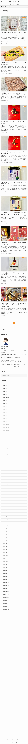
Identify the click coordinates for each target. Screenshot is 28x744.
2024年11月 (6, 427)
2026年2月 (5, 391)
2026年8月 (5, 385)
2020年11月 (6, 558)
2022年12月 (6, 484)
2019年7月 (5, 606)
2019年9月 (5, 600)
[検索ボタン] (26, 1)
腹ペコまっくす (14, 1)
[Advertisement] (14, 675)
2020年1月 (5, 588)
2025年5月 (5, 409)
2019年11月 (6, 594)
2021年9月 (5, 528)
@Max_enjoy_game (8, 366)
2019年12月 (6, 591)
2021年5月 (6, 540)
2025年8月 (5, 400)
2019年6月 (6, 609)
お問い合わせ (18, 739)
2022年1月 (5, 516)
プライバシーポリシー (11, 739)
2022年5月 (5, 505)
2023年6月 (5, 466)
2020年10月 (6, 561)
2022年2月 (5, 514)
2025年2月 (5, 418)
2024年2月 (5, 445)
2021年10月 (6, 525)
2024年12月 (6, 424)
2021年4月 (6, 543)
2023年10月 (6, 454)
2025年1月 (5, 421)
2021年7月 (5, 534)
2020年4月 (5, 579)
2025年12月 (6, 397)
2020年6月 (5, 573)
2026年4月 (5, 388)
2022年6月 (5, 502)
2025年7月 (5, 403)
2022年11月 (6, 487)
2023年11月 (6, 451)
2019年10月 (6, 597)
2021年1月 (6, 552)
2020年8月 (6, 567)
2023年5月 (5, 469)
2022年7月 (5, 499)
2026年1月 (5, 394)
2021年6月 (6, 537)
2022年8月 (6, 496)
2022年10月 (6, 490)
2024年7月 (5, 439)
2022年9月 (5, 493)
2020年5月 (5, 576)
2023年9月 (5, 457)
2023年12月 (6, 448)
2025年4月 (5, 412)
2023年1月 (5, 481)
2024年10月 (6, 430)
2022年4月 (5, 508)
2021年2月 (6, 549)
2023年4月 (5, 472)
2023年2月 (6, 478)
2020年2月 (6, 585)
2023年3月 (5, 475)
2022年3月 (5, 511)
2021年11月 (6, 522)
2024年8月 (5, 436)
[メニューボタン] (1, 1)
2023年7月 (5, 463)
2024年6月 (5, 442)
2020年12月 (6, 555)
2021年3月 (6, 546)
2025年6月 (5, 406)
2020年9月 (6, 564)
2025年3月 (5, 415)
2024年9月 (5, 433)
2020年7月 (5, 570)
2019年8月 (5, 603)
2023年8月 (5, 460)
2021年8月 (6, 531)
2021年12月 (6, 519)
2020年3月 (6, 582)
